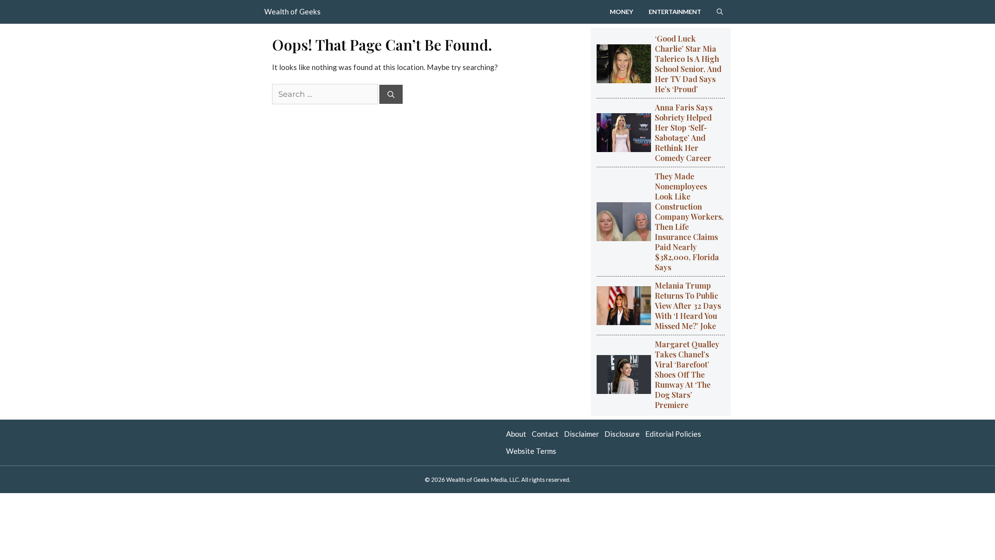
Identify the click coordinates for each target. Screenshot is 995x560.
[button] (720, 11)
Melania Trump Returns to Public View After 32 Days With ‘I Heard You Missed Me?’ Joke (688, 305)
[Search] (391, 94)
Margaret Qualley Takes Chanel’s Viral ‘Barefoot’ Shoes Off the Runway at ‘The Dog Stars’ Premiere (687, 374)
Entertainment (675, 11)
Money (621, 11)
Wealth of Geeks (292, 11)
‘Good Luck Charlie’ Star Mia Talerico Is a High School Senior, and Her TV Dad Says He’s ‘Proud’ (688, 63)
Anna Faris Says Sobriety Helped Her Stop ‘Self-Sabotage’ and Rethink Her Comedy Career (683, 132)
